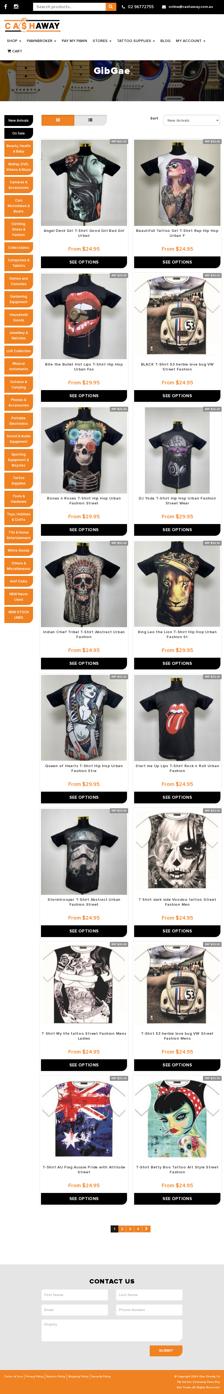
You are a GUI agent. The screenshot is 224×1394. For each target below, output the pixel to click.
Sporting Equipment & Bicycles (18, 460)
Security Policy (101, 1376)
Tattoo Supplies (134, 40)
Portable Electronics (19, 421)
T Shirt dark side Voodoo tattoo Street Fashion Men (177, 902)
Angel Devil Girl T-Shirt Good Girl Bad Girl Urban (84, 233)
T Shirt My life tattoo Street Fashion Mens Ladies (84, 1036)
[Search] (110, 7)
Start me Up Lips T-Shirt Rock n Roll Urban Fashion (177, 768)
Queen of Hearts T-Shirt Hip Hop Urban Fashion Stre (84, 768)
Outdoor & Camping (18, 385)
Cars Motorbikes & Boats (19, 206)
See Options (84, 262)
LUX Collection (19, 351)
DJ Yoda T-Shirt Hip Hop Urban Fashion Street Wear (177, 500)
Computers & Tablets (19, 263)
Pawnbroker (40, 40)
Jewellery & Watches (18, 335)
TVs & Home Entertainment (19, 535)
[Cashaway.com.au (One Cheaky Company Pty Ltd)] (32, 25)
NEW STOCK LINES (18, 615)
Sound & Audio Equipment (19, 439)
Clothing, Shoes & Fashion (18, 229)
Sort (154, 118)
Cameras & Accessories (18, 185)
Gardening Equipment (19, 299)
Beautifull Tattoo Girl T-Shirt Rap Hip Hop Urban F (177, 233)
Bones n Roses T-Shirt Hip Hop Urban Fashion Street (84, 500)
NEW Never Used (19, 597)
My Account (189, 40)
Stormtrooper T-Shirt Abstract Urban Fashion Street (84, 902)
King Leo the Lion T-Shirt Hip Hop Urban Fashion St (177, 634)
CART (16, 51)
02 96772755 (141, 6)
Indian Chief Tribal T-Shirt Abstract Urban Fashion (84, 634)
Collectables (18, 248)
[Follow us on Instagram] (16, 7)
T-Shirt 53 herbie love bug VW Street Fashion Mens (177, 1036)
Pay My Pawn (74, 40)
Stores (101, 40)
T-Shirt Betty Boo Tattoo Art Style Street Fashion (177, 1169)
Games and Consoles (18, 281)
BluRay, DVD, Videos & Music (18, 167)
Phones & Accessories (18, 403)
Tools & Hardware (18, 499)
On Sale (18, 133)
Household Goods (19, 317)
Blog (165, 40)
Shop (13, 40)
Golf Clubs (18, 581)
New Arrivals (18, 120)
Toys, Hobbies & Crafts (19, 517)
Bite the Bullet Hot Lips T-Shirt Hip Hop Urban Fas (84, 367)
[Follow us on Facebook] (5, 7)
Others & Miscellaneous (18, 566)
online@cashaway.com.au (191, 6)
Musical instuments (18, 366)
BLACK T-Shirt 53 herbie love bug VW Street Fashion (177, 367)
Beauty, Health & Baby (19, 149)
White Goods (19, 550)
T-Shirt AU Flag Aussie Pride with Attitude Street (84, 1169)
